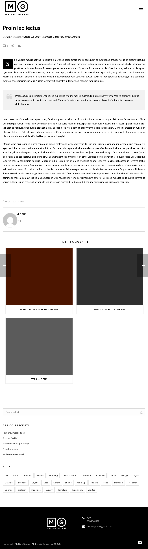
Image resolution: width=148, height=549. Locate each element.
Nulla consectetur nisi (109, 309)
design (6, 201)
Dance (113, 475)
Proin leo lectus (10, 449)
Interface (22, 482)
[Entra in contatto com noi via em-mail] (19, 221)
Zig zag (91, 489)
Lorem (20, 201)
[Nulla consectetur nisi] (110, 276)
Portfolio (118, 482)
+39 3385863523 (93, 519)
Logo (13, 201)
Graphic (8, 482)
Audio (16, 475)
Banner (27, 475)
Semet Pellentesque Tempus (39, 309)
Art (6, 475)
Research (132, 482)
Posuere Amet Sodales (14, 432)
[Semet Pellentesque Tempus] (39, 276)
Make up (81, 482)
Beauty (40, 475)
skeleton (22, 489)
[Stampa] (21, 45)
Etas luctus (39, 379)
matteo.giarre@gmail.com (99, 526)
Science (8, 489)
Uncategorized (72, 36)
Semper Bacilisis (11, 438)
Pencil (106, 482)
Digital (136, 475)
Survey (49, 489)
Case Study (58, 36)
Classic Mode (69, 475)
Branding (53, 475)
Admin (9, 36)
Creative (100, 475)
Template (62, 489)
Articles (48, 36)
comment (86, 475)
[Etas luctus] (39, 346)
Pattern (94, 482)
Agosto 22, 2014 (32, 36)
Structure (36, 489)
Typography (77, 489)
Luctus (68, 482)
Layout (35, 482)
